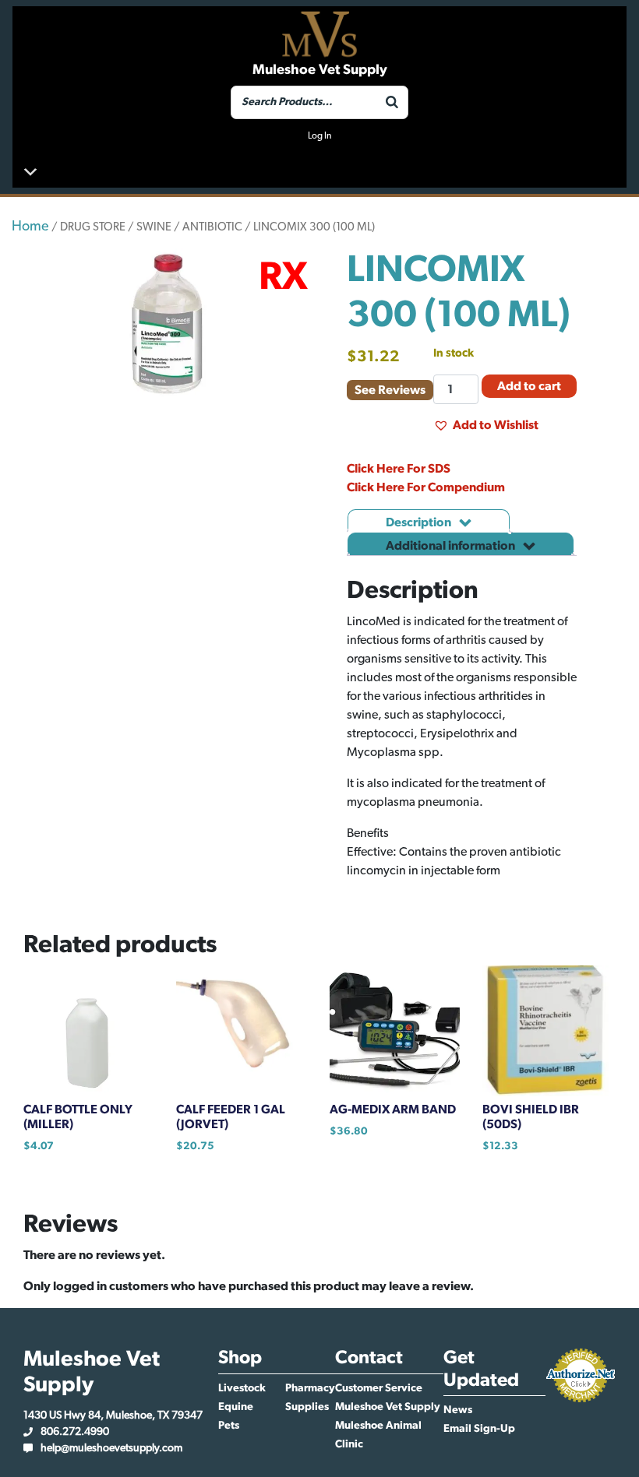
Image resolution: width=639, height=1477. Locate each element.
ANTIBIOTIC (212, 227)
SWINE (153, 227)
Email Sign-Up (479, 1428)
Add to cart (529, 386)
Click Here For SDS (398, 468)
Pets (228, 1425)
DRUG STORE (92, 227)
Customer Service (378, 1388)
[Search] (392, 102)
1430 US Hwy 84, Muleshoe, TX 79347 (113, 1415)
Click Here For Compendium (426, 487)
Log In (319, 135)
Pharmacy (310, 1388)
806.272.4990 (75, 1431)
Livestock (242, 1388)
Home (30, 227)
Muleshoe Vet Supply (387, 1406)
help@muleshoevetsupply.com (111, 1448)
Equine (235, 1406)
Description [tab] (420, 522)
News (457, 1410)
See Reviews (390, 390)
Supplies (307, 1406)
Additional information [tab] (451, 546)
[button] (485, 425)
